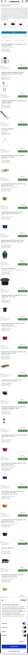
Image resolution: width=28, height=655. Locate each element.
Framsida (2, 4)
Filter (14, 32)
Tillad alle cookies (14, 646)
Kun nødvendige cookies (14, 651)
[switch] (24, 627)
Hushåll (7, 4)
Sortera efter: (3, 40)
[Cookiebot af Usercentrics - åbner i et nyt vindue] (20, 600)
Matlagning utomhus (14, 4)
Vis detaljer (21, 641)
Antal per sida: (17, 40)
